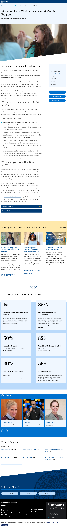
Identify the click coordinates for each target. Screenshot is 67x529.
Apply (47, 493)
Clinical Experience (34, 270)
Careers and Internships (8, 274)
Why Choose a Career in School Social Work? (54, 248)
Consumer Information (22, 514)
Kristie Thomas (50, 422)
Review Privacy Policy (52, 522)
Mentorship (27, 272)
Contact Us (34, 511)
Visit (28, 493)
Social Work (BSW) (5, 449)
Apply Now (57, 92)
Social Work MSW (27, 457)
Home (2, 5)
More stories (63, 227)
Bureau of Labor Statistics (12, 197)
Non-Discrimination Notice (8, 512)
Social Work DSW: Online (7, 457)
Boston (26, 270)
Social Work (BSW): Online (30, 449)
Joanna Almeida (7, 422)
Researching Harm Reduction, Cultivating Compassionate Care (31, 249)
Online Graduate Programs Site (9, 502)
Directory (3, 505)
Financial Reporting (6, 517)
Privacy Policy (4, 514)
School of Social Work (56, 73)
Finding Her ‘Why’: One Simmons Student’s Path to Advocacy (10, 249)
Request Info (56, 100)
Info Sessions (57, 96)
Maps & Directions (35, 514)
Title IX (18, 512)
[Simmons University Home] (4, 2)
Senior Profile (28, 273)
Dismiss (5, 525)
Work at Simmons (35, 516)
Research (34, 272)
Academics (11, 5)
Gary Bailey (28, 422)
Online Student (6, 275)
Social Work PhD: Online (7, 463)
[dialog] (33, 524)
